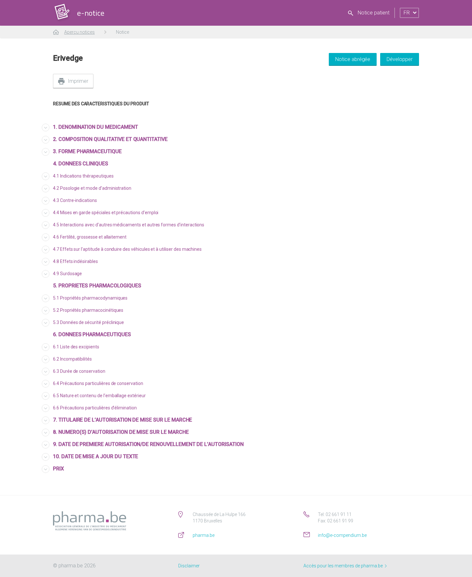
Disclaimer (189, 565)
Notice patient (372, 13)
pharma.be (203, 535)
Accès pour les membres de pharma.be (343, 565)
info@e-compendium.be (342, 535)
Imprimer (78, 81)
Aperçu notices (79, 32)
